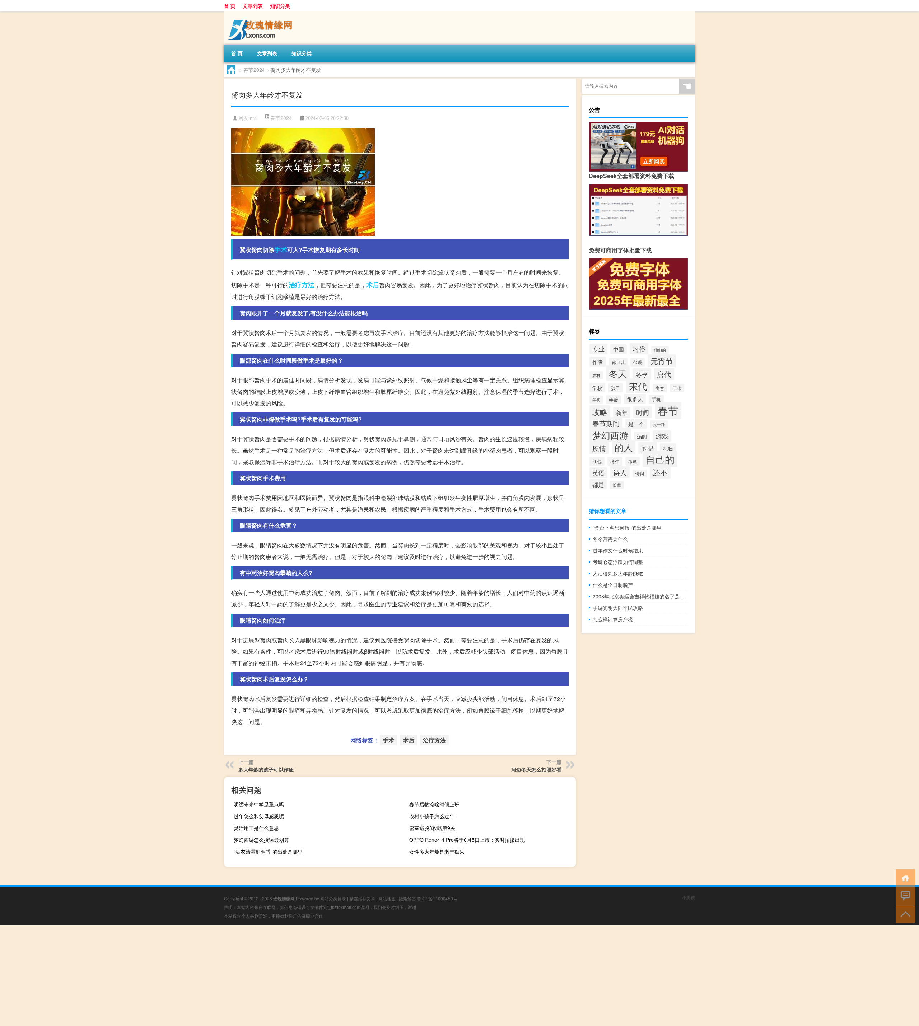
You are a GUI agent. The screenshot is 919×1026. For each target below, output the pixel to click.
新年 (622, 412)
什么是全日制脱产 (613, 584)
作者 (597, 361)
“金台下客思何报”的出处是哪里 (627, 527)
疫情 (599, 448)
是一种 (659, 424)
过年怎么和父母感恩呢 (259, 816)
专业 (598, 349)
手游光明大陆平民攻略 (618, 607)
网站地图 (387, 898)
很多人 (635, 399)
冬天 (618, 373)
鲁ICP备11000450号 (437, 898)
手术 (280, 249)
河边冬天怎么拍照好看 (536, 769)
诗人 (620, 472)
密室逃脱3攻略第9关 (432, 827)
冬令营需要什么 (610, 538)
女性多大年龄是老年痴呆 (437, 851)
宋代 (638, 385)
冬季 (641, 374)
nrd (253, 118)
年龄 (613, 399)
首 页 (229, 5)
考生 (615, 461)
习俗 (639, 348)
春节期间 (606, 423)
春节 (668, 410)
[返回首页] (904, 877)
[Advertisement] (215, 975)
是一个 (636, 424)
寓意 (660, 388)
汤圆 (642, 436)
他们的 (660, 350)
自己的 (660, 459)
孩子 (615, 387)
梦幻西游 (610, 435)
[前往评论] (904, 895)
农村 (596, 375)
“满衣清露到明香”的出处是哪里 (268, 851)
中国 (618, 349)
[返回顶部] (904, 913)
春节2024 (254, 69)
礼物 (668, 448)
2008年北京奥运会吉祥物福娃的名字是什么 (640, 596)
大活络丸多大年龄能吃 (618, 573)
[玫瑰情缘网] (261, 14)
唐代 (664, 374)
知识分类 (280, 5)
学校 (597, 387)
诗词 (639, 473)
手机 (656, 399)
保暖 (637, 362)
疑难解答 (407, 898)
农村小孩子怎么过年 (431, 816)
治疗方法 (301, 284)
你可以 (618, 362)
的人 (624, 447)
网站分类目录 (333, 898)
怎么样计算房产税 (613, 619)
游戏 (662, 436)
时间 (642, 412)
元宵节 (661, 360)
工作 (677, 388)
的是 (647, 448)
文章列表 (253, 5)
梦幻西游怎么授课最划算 (261, 839)
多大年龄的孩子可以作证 (266, 769)
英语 (598, 472)
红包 (597, 461)
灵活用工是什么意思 (256, 827)
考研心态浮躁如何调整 (618, 561)
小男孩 (688, 897)
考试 (632, 461)
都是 (598, 484)
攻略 (599, 411)
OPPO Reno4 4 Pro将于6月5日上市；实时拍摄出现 (467, 839)
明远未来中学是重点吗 (259, 804)
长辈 (616, 485)
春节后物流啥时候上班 (434, 804)
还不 (660, 472)
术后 (372, 284)
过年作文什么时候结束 (618, 550)
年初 (596, 399)
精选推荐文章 (362, 898)
